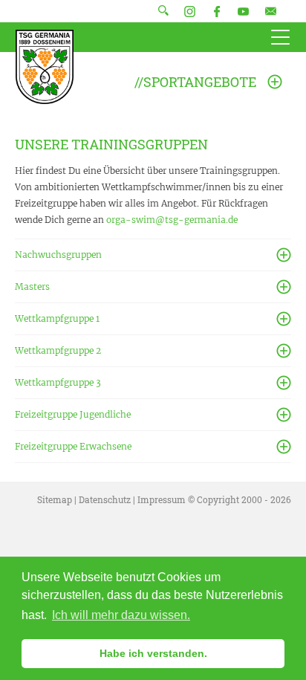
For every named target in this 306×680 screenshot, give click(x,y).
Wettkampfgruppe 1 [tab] (57, 318)
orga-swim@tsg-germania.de (172, 219)
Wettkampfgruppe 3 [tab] (58, 382)
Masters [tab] (32, 286)
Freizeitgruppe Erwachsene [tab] (73, 446)
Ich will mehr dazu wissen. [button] (121, 615)
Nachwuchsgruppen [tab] (58, 254)
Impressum (161, 499)
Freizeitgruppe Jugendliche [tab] (73, 414)
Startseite (44, 67)
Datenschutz (105, 499)
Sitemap (54, 499)
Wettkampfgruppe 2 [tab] (58, 350)
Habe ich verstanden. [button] (153, 653)
